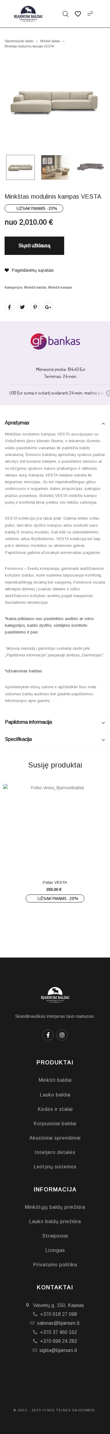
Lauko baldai (55, 1094)
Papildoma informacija (28, 722)
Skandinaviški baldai (19, 41)
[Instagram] (62, 1034)
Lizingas (55, 1250)
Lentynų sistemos (55, 1166)
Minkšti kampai (60, 287)
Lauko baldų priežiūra (55, 1221)
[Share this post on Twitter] (22, 307)
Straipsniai (55, 1235)
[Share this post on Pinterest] (35, 307)
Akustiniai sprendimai (55, 1138)
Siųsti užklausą (34, 245)
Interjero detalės (55, 1152)
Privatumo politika (55, 1264)
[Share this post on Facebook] (9, 307)
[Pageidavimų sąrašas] (67, 861)
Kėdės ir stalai (55, 1109)
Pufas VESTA (55, 882)
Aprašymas (17, 422)
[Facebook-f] (47, 1034)
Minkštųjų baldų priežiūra (55, 1207)
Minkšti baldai (50, 41)
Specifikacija (18, 739)
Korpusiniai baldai (55, 1123)
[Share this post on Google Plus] (48, 307)
